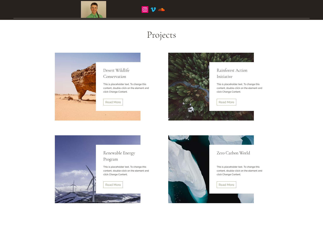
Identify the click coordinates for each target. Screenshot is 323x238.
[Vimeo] (153, 9)
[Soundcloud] (161, 9)
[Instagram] (145, 9)
